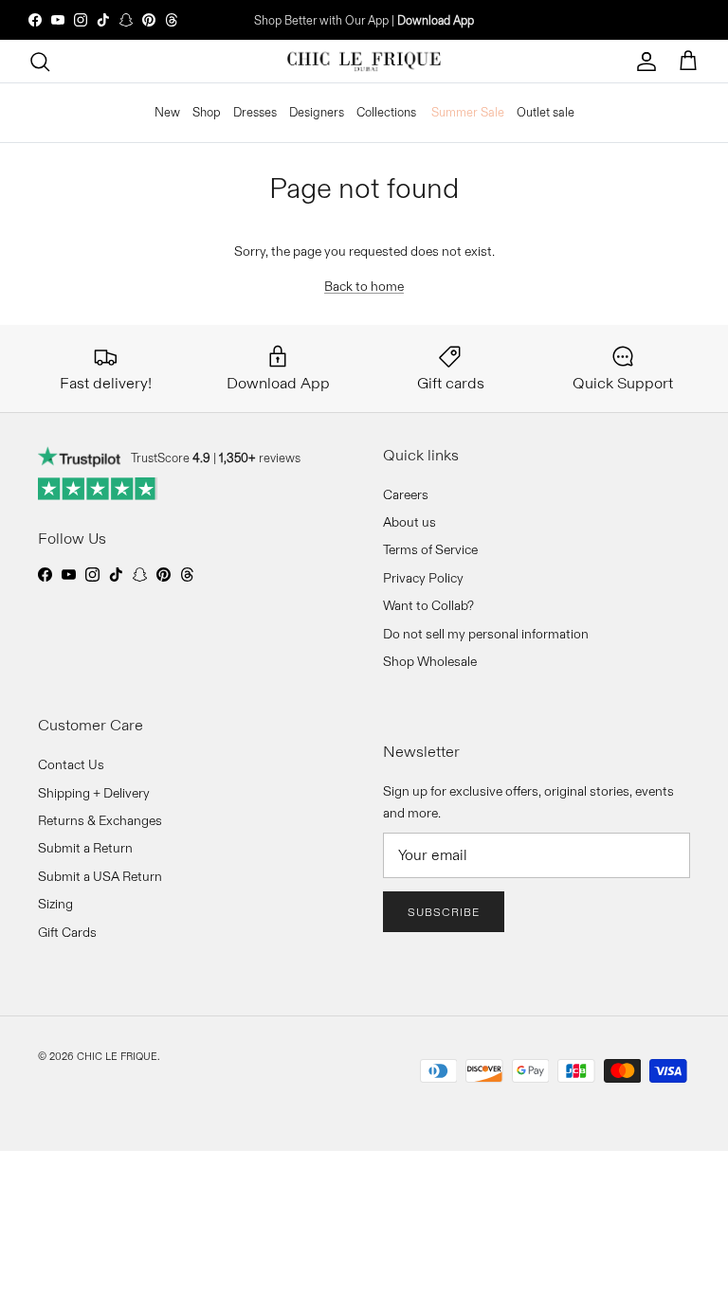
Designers (316, 111)
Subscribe (444, 912)
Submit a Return (85, 847)
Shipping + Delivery (94, 792)
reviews (259, 457)
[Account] (646, 61)
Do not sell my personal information (486, 633)
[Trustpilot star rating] (98, 488)
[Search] (39, 61)
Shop (206, 111)
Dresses (255, 111)
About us (409, 521)
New (167, 111)
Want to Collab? (428, 605)
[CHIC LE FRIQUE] (364, 61)
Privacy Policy (423, 577)
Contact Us (71, 764)
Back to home (364, 286)
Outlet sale (545, 111)
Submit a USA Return (100, 876)
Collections (386, 111)
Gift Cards (67, 932)
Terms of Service (430, 549)
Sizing (55, 903)
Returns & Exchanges (100, 820)
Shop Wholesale (430, 661)
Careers (405, 494)
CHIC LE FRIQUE (117, 1056)
